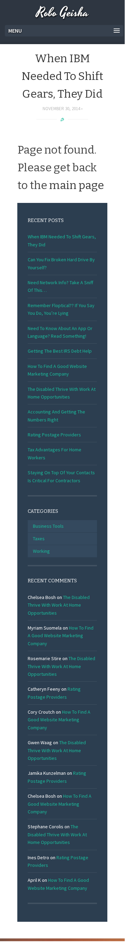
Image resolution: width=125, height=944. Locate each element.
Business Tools (48, 526)
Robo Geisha (62, 13)
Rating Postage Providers (54, 435)
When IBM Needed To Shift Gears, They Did (62, 76)
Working (41, 551)
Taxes (39, 538)
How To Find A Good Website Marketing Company (60, 636)
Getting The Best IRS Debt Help (60, 351)
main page (76, 185)
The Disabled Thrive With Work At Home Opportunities (59, 605)
